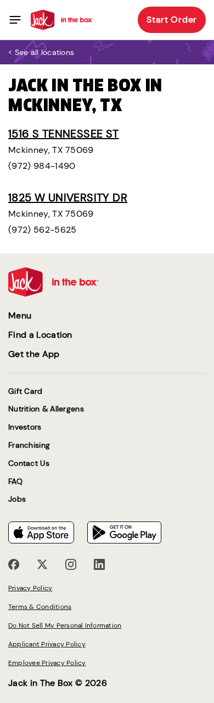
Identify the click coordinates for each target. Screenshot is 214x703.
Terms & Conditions (39, 606)
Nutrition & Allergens (46, 409)
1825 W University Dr (67, 197)
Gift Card (25, 391)
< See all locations (41, 52)
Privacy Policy (30, 588)
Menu (19, 315)
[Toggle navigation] (15, 19)
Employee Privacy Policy (47, 662)
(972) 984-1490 (41, 166)
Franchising (29, 445)
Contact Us (28, 463)
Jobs (17, 499)
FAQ (15, 481)
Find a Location (40, 334)
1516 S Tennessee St (63, 134)
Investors (25, 427)
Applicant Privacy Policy (47, 644)
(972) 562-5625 (42, 229)
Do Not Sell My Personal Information (64, 625)
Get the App (34, 354)
